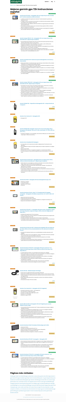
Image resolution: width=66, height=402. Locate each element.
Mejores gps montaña (39, 383)
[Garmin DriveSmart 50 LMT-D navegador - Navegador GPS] (15, 341)
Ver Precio (52, 32)
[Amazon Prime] (53, 30)
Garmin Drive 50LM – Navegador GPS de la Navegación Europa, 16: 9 (35, 179)
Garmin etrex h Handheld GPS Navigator (29, 142)
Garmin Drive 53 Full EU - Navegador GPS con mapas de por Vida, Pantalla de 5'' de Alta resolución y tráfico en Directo (37, 16)
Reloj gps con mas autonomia (20, 385)
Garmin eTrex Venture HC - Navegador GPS (30, 116)
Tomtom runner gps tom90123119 (44, 381)
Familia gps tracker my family (16, 376)
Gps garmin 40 (52, 385)
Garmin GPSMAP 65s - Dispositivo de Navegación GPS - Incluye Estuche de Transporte (37, 104)
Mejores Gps (13, 5)
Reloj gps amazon (41, 379)
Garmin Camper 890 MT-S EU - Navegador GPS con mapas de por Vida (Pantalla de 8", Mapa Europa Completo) (36, 39)
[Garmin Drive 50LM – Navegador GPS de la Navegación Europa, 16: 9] (15, 183)
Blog (52, 1)
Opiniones (47, 1)
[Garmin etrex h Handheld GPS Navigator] (15, 145)
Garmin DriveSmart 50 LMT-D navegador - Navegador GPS (33, 339)
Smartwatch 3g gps (43, 385)
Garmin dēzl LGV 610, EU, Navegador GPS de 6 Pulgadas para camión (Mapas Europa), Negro (35, 304)
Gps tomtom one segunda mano (29, 381)
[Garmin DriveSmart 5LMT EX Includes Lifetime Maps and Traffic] (15, 327)
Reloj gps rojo (17, 390)
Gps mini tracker (30, 387)
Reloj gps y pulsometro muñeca (30, 376)
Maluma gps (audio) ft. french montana (29, 390)
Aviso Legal (24, 397)
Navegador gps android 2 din (30, 379)
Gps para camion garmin (44, 390)
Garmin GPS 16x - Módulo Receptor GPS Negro (30, 270)
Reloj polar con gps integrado (44, 378)
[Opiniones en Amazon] (15, 296)
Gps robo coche (17, 381)
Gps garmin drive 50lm (43, 376)
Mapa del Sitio (41, 397)
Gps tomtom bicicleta (32, 378)
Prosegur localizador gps (21, 378)
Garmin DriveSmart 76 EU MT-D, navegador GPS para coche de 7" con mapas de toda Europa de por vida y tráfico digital (36, 355)
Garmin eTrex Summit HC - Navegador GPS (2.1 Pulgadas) (33, 288)
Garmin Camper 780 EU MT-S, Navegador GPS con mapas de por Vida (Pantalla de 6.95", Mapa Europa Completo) (36, 83)
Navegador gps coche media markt (18, 387)
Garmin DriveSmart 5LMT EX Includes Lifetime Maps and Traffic (34, 325)
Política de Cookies (29, 397)
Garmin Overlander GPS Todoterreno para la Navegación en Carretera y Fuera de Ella (36, 60)
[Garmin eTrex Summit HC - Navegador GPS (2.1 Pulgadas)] (15, 291)
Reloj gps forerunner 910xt (33, 385)
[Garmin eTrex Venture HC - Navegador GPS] (15, 119)
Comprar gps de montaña (42, 389)
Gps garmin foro (30, 383)
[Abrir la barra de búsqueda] (54, 1)
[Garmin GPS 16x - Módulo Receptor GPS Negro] (15, 272)
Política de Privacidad (35, 397)
